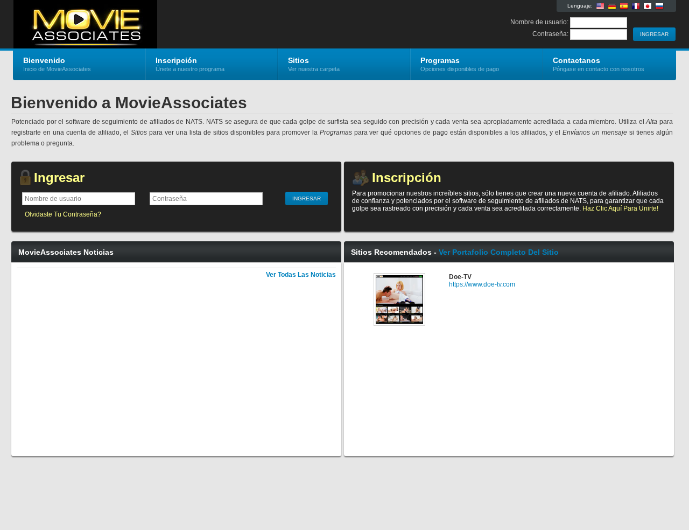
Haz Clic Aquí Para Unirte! (620, 208)
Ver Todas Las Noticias (301, 274)
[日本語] (647, 6)
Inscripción (406, 177)
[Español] (624, 6)
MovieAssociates (141, 24)
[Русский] (659, 6)
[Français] (636, 6)
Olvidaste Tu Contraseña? (63, 214)
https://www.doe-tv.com (482, 284)
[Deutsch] (612, 6)
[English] (600, 6)
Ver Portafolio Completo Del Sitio (499, 252)
